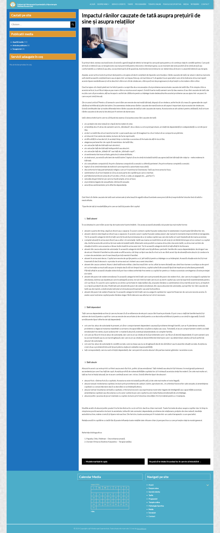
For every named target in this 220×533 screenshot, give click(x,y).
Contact (205, 4)
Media (186, 4)
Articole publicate (20, 45)
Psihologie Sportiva (172, 4)
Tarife (130, 4)
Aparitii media (18, 42)
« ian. (93, 511)
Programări (140, 4)
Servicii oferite (119, 4)
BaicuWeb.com (141, 528)
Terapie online (154, 4)
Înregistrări (17, 49)
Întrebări (195, 4)
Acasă (92, 4)
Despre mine (102, 4)
